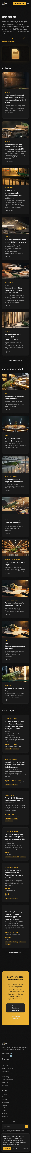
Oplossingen (5, 1071)
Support (4, 1113)
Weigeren (16, 1148)
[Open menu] (28, 3)
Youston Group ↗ (7, 1053)
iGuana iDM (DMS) (7, 1068)
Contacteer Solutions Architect (15, 1008)
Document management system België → (14, 38)
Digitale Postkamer (7, 1079)
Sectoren (4, 1099)
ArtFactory (5, 1082)
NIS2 (3, 1108)
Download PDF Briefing (16, 1017)
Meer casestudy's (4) (15, 952)
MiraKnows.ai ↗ (7, 1056)
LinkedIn (6, 1059)
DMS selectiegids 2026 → (9, 41)
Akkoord (7, 1148)
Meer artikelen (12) (15, 360)
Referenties (5, 1102)
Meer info (25, 1148)
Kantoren (4, 1094)
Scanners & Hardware (8, 1074)
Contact (4, 1110)
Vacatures (5, 1116)
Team (3, 1097)
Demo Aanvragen (19, 3)
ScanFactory (5, 1077)
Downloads (5, 1085)
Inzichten (4, 1105)
